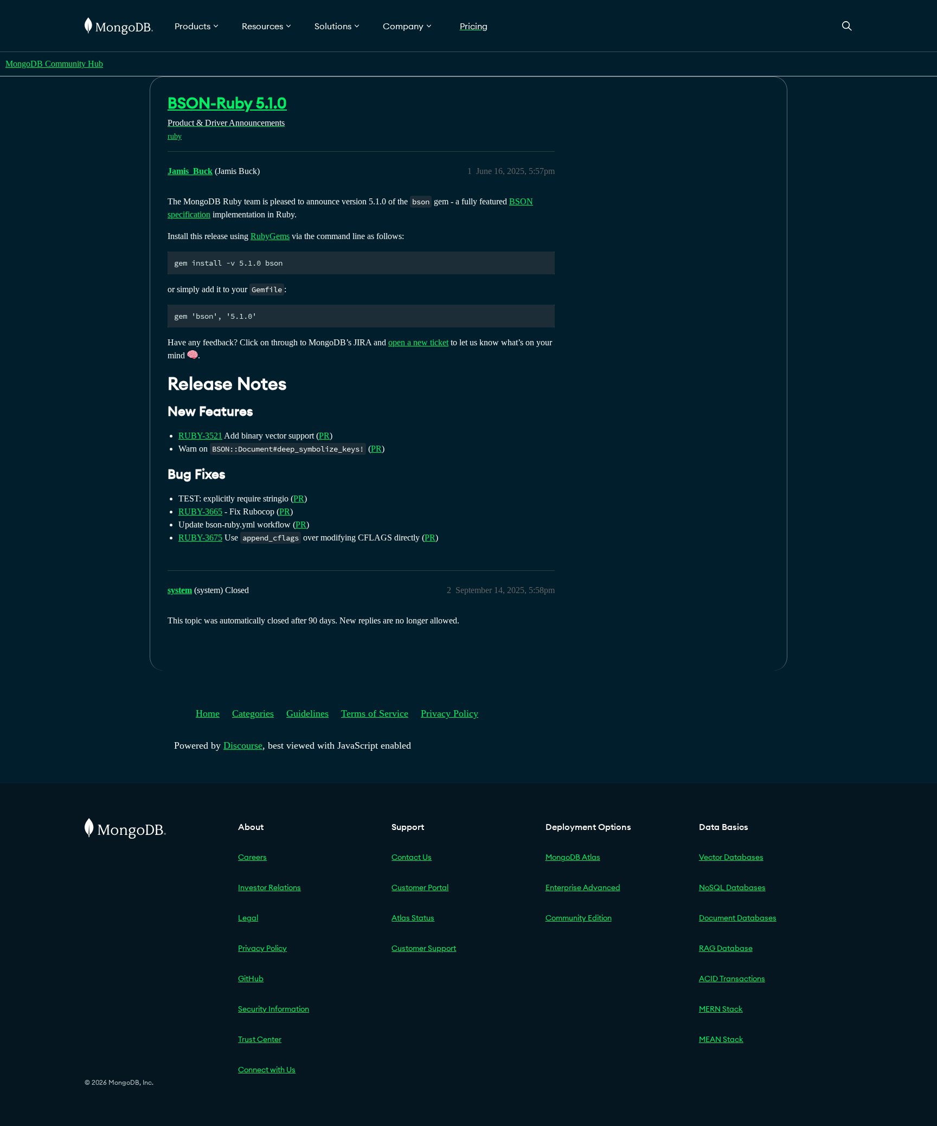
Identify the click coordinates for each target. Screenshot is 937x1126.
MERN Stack (721, 1009)
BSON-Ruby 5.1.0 (227, 103)
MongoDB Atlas (572, 857)
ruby (175, 136)
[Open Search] (847, 26)
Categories (253, 713)
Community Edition (578, 918)
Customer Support (424, 948)
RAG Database (726, 948)
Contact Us (412, 857)
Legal (248, 918)
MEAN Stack (721, 1039)
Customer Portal (420, 887)
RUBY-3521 (200, 435)
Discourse (242, 745)
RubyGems (270, 236)
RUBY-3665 (200, 511)
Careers (252, 857)
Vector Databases (731, 857)
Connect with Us (267, 1069)
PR (324, 435)
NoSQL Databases (732, 887)
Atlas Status (413, 918)
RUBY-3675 (200, 537)
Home (208, 713)
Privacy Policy (449, 713)
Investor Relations (269, 887)
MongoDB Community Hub (54, 63)
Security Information (273, 1009)
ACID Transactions (732, 978)
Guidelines (307, 713)
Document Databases (737, 918)
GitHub (251, 978)
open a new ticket (418, 342)
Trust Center (259, 1039)
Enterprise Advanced (582, 887)
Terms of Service (374, 713)
